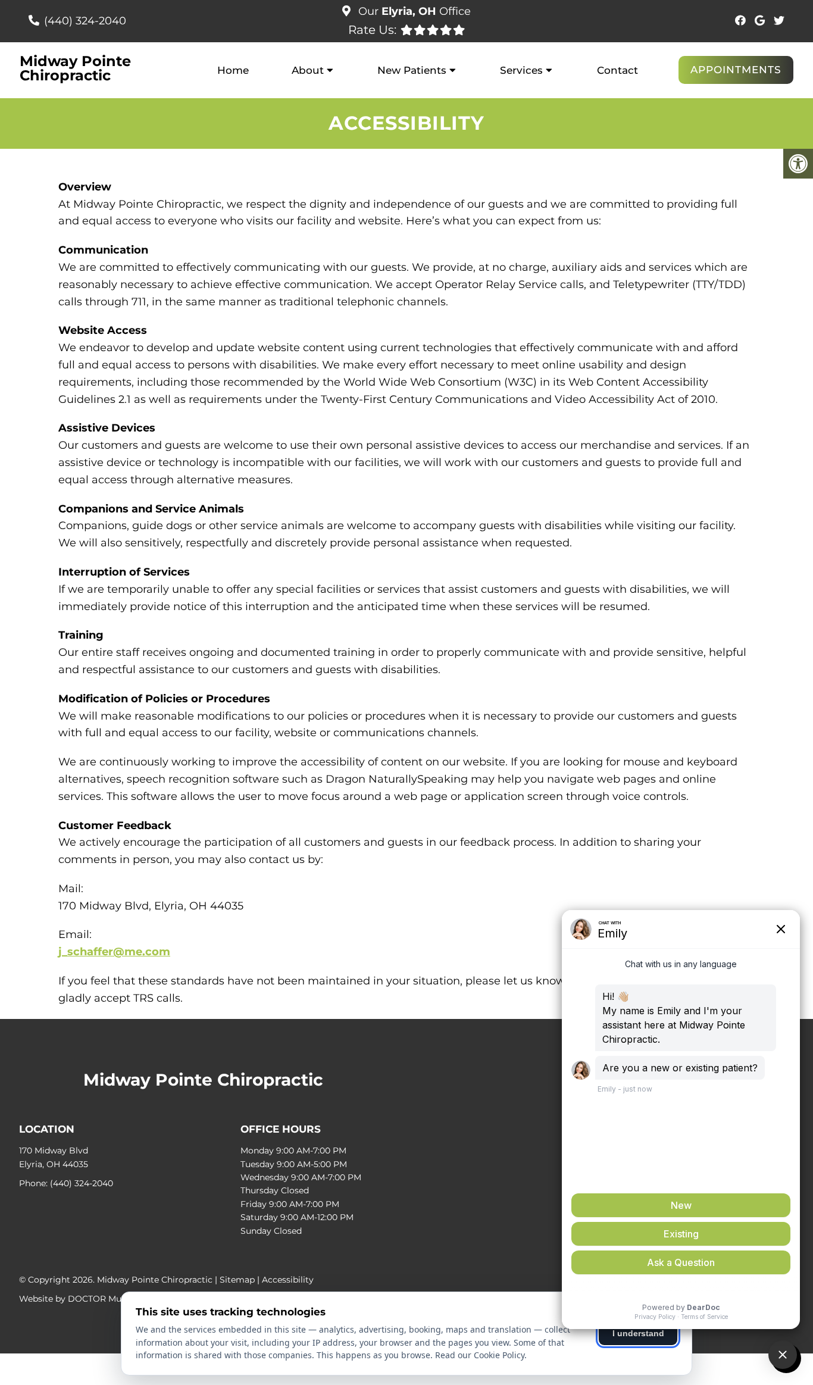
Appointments (735, 70)
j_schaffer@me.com (114, 951)
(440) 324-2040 (85, 20)
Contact (617, 70)
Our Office (413, 11)
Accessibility (288, 1279)
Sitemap (237, 1279)
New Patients (411, 70)
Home (233, 70)
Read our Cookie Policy (479, 1355)
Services (521, 70)
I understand (638, 1333)
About (308, 70)
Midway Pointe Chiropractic (75, 68)
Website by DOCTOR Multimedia (87, 1298)
